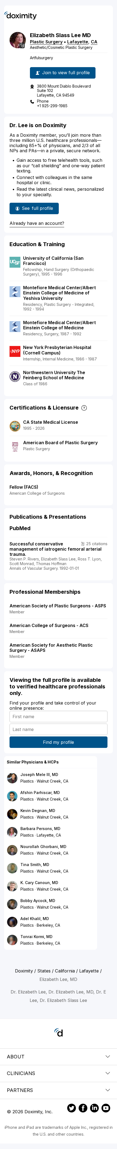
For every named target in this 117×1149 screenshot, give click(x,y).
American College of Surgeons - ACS (49, 625)
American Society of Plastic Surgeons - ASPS (58, 605)
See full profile (37, 209)
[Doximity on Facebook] (83, 1109)
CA (94, 41)
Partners (20, 1090)
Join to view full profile (66, 72)
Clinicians (21, 1073)
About (15, 1057)
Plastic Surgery (46, 41)
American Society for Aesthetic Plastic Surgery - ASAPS (51, 647)
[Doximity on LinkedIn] (94, 1109)
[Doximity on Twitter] (71, 1109)
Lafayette (77, 41)
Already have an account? (37, 223)
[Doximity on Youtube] (105, 1109)
